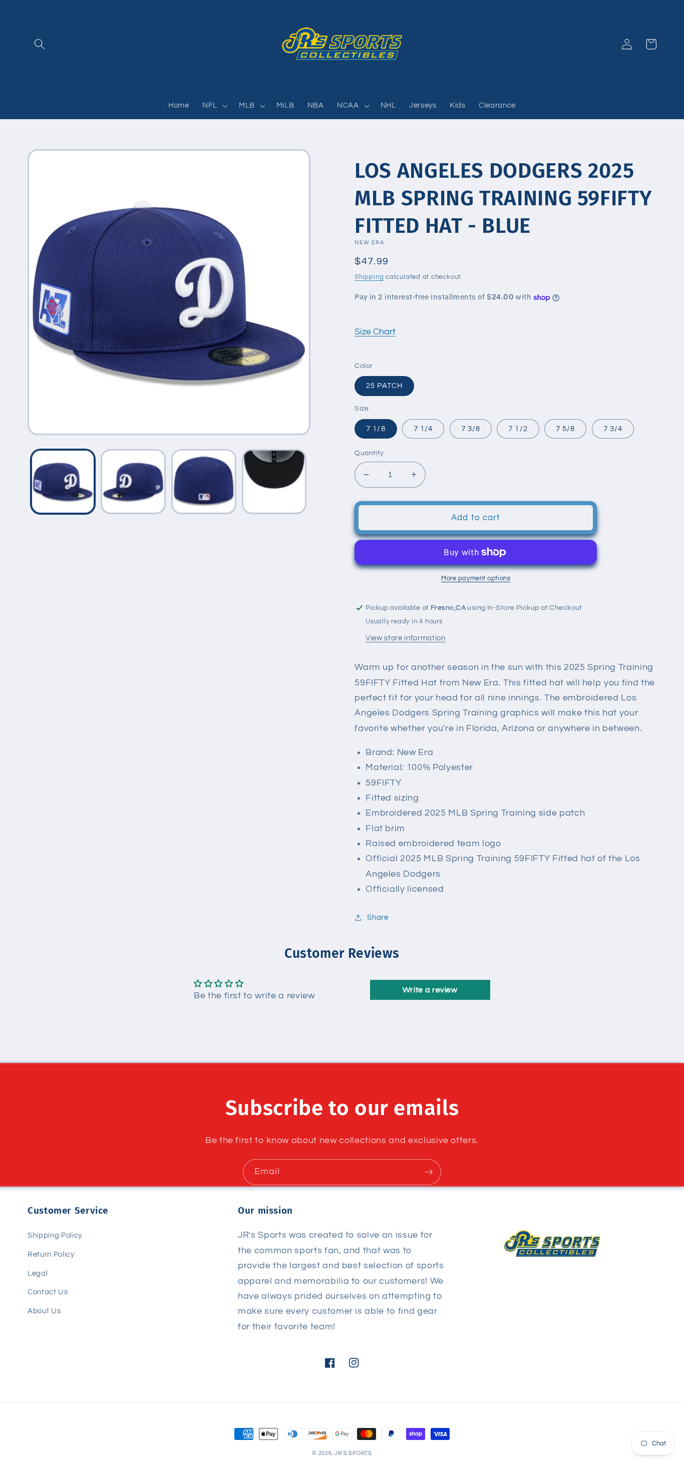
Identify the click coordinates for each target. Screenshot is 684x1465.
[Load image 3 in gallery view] (203, 481)
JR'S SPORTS (353, 1453)
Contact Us (48, 1292)
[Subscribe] (429, 1172)
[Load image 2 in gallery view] (133, 481)
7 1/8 (376, 429)
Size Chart (375, 331)
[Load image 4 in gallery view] (274, 481)
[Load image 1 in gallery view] (63, 481)
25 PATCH (384, 386)
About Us (44, 1311)
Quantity (369, 453)
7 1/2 (518, 429)
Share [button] (377, 917)
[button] (40, 44)
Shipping (369, 276)
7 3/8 (471, 429)
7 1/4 (423, 429)
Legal (38, 1273)
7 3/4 (613, 429)
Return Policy (51, 1254)
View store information (406, 638)
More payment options (475, 578)
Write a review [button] (430, 990)
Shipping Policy (55, 1235)
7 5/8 (565, 429)
